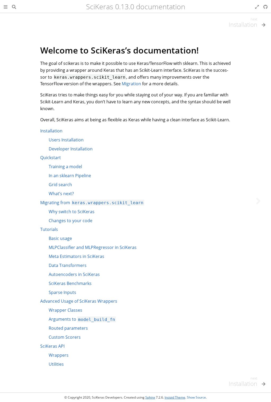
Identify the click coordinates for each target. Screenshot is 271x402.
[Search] (14, 6)
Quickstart (50, 157)
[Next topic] (258, 201)
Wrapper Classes (65, 310)
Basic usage (60, 238)
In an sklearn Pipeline (70, 175)
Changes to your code (70, 221)
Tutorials (49, 229)
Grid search (60, 184)
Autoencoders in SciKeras (74, 274)
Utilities (56, 364)
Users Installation (66, 140)
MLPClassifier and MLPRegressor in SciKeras (93, 247)
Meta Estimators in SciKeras (76, 256)
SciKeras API (52, 346)
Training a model (65, 166)
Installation (51, 131)
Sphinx (150, 397)
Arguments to (82, 319)
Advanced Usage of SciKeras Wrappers (78, 301)
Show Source (196, 397)
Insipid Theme (175, 397)
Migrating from (91, 203)
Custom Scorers (65, 337)
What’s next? (61, 193)
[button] (5, 6)
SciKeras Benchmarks (70, 283)
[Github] (265, 6)
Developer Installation (71, 149)
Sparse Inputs (62, 292)
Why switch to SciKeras (71, 212)
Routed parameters (68, 328)
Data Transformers (68, 265)
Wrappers (59, 355)
